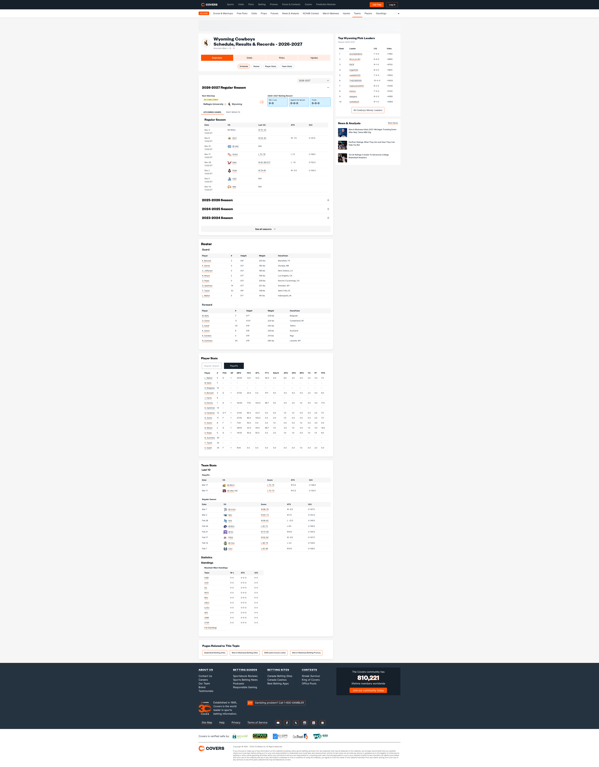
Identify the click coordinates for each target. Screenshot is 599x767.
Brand (202, 687)
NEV (230, 515)
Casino (308, 4)
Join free (376, 4)
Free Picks (242, 13)
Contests (309, 669)
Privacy (236, 722)
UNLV (206, 602)
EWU (234, 162)
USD (234, 179)
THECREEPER (355, 80)
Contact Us (205, 676)
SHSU (235, 154)
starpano (353, 96)
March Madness (331, 13)
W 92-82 (264, 537)
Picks (251, 4)
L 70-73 (270, 490)
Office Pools (309, 683)
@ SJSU (232, 509)
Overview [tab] (217, 57)
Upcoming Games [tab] (212, 112)
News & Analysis (290, 13)
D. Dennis (209, 403)
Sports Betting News (245, 679)
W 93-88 (264, 162)
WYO (206, 592)
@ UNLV (230, 491)
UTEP (206, 622)
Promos (274, 4)
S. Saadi (205, 326)
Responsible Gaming (245, 687)
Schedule (244, 66)
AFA (230, 520)
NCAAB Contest (311, 13)
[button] (328, 87)
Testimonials (206, 690)
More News (393, 123)
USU (230, 549)
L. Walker (206, 295)
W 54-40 (262, 138)
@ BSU (231, 526)
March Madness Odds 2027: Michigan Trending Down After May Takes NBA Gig (372, 130)
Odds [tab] (249, 57)
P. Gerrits (206, 265)
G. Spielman (207, 285)
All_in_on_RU (354, 59)
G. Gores (205, 321)
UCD (206, 583)
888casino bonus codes (275, 653)
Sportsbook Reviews (245, 676)
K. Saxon (206, 330)
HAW (206, 578)
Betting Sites (278, 669)
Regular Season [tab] (211, 366)
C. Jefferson (207, 270)
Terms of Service (257, 722)
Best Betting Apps (278, 683)
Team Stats (287, 66)
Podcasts (238, 683)
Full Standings (210, 627)
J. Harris (208, 398)
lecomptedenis (355, 54)
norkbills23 (354, 102)
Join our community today (368, 690)
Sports (230, 4)
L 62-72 (264, 526)
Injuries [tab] (314, 57)
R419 (351, 64)
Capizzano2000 (356, 86)
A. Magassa (210, 388)
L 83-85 (264, 548)
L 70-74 (270, 485)
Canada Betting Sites (279, 676)
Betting (262, 4)
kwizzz (352, 91)
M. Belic (205, 316)
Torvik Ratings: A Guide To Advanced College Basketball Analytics (369, 156)
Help (222, 722)
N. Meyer (206, 275)
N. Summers (207, 340)
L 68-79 (264, 543)
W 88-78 (264, 509)
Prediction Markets (326, 4)
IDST (234, 138)
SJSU (206, 607)
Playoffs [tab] (234, 366)
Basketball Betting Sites (214, 653)
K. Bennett (206, 261)
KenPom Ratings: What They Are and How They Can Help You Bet (372, 143)
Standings (381, 13)
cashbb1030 (354, 75)
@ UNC (235, 146)
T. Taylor (206, 290)
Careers (203, 679)
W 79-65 (262, 170)
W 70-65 (265, 532)
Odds (241, 4)
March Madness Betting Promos (306, 653)
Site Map (207, 722)
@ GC (230, 532)
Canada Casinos (277, 679)
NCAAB (204, 13)
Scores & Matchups (223, 13)
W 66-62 (264, 520)
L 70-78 (261, 154)
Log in (392, 4)
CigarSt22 (353, 70)
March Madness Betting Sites (245, 653)
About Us (206, 669)
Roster (256, 66)
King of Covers (311, 679)
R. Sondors (206, 335)
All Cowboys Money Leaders (367, 110)
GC (205, 588)
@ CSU (231, 543)
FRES (230, 537)
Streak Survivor (311, 676)
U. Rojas (205, 280)
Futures (274, 13)
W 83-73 (265, 515)
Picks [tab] (282, 57)
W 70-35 (262, 130)
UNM (206, 617)
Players (368, 13)
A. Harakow (210, 413)
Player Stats (270, 66)
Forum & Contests (291, 4)
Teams (357, 13)
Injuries (346, 13)
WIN (234, 187)
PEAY (234, 170)
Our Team (204, 683)
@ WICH (230, 485)
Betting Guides (245, 669)
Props (264, 13)
